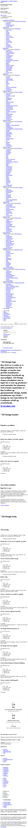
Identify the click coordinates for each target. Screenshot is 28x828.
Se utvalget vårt (8, 406)
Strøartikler (8, 264)
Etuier (7, 188)
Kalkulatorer (8, 189)
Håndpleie (8, 222)
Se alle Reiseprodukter (11, 297)
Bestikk (7, 131)
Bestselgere (17, 350)
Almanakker (8, 22)
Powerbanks (6, 781)
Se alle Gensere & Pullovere (12, 161)
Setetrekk (8, 94)
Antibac (7, 220)
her (24, 825)
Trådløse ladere (9, 66)
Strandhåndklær (9, 114)
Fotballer (8, 110)
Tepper (7, 143)
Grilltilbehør (8, 99)
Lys (7, 141)
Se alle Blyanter (9, 238)
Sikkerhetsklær (9, 175)
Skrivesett (8, 246)
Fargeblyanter (9, 236)
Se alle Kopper (9, 42)
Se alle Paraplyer (9, 108)
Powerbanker (9, 70)
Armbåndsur (8, 152)
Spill (7, 260)
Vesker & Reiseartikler (8, 281)
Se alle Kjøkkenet (10, 138)
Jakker (7, 165)
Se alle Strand (9, 116)
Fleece (7, 158)
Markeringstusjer (9, 244)
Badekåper (8, 126)
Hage (7, 100)
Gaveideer (8, 76)
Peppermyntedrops (10, 209)
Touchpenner (9, 242)
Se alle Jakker (9, 167)
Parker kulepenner (10, 241)
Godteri (7, 208)
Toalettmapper (9, 229)
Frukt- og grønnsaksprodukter (12, 286)
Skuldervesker (9, 303)
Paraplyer (8, 104)
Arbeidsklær (8, 149)
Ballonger (8, 251)
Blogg (4, 319)
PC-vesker (8, 291)
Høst (7, 81)
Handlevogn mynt (10, 253)
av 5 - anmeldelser (9, 1)
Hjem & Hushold (7, 120)
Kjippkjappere (9, 169)
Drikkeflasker (6, 27)
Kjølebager (8, 290)
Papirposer (8, 292)
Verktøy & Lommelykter (8, 268)
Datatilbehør (8, 50)
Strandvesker (9, 304)
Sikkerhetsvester (9, 276)
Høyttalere (8, 61)
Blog (4, 752)
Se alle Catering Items (10, 207)
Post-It (7, 198)
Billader (7, 64)
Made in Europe (6, 318)
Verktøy (7, 279)
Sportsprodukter (9, 109)
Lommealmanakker (10, 25)
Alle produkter (6, 308)
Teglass (7, 32)
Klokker (8, 139)
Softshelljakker (9, 166)
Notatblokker (9, 197)
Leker (7, 257)
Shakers (7, 39)
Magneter (8, 142)
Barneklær (8, 153)
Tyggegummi (9, 211)
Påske (7, 82)
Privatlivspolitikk (7, 803)
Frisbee (7, 97)
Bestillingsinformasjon (8, 759)
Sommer (8, 83)
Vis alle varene (9, 26)
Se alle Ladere (9, 67)
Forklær (7, 124)
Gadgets (8, 54)
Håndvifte (8, 163)
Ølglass (7, 34)
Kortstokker (8, 255)
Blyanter (8, 235)
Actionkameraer (9, 55)
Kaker (7, 214)
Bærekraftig (6, 313)
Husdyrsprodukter (10, 102)
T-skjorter (8, 182)
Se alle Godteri (9, 213)
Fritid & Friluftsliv (7, 91)
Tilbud (4, 311)
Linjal (7, 193)
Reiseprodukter (9, 295)
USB (7, 71)
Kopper (7, 38)
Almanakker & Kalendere (8, 20)
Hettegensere (9, 160)
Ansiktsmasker (9, 219)
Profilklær (8, 172)
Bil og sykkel (9, 93)
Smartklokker (9, 56)
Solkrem (8, 227)
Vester (7, 183)
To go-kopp (8, 40)
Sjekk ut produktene (5, 505)
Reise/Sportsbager (10, 293)
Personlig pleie (6, 216)
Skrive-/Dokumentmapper (11, 199)
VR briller (8, 58)
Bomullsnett (8, 284)
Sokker (7, 178)
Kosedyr (8, 265)
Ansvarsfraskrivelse (7, 804)
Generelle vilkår (6, 802)
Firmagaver (5, 73)
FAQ (4, 320)
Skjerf (7, 176)
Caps (7, 155)
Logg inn (5, 330)
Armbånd (8, 150)
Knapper (8, 254)
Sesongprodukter (9, 80)
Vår (7, 84)
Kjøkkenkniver (9, 133)
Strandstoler (8, 115)
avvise (15, 822)
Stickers (7, 262)
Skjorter (7, 177)
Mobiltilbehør (9, 69)
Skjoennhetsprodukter (10, 226)
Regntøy (8, 174)
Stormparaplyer (9, 106)
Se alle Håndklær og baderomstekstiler (14, 128)
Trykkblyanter (9, 237)
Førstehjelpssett (9, 221)
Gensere (5, 785)
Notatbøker (8, 196)
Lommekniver (9, 274)
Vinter (7, 86)
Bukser (7, 154)
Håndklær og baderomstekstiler (12, 125)
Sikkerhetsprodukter (10, 275)
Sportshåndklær (9, 127)
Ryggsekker (8, 299)
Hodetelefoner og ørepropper (12, 60)
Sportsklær (8, 181)
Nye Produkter (6, 316)
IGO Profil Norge (7, 799)
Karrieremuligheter (7, 751)
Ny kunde (5, 335)
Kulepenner (8, 240)
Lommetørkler (9, 225)
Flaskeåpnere (9, 132)
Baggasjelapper (9, 296)
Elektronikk (5, 48)
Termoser (8, 44)
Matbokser (8, 135)
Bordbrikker (8, 122)
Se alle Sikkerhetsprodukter (12, 277)
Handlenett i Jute (9, 288)
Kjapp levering (9, 78)
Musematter (8, 194)
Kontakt (5, 760)
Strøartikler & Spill (7, 248)
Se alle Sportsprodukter (11, 111)
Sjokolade (8, 210)
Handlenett (8, 302)
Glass (7, 31)
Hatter (7, 164)
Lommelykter (9, 271)
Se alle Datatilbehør (10, 53)
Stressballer (8, 263)
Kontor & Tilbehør (7, 186)
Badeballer (8, 117)
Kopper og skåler (9, 37)
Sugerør (7, 137)
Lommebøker (9, 170)
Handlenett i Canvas (10, 287)
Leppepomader (9, 224)
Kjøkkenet (8, 130)
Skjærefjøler (8, 136)
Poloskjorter (8, 171)
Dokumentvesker (9, 285)
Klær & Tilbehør (6, 147)
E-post (14, 352)
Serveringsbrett (9, 205)
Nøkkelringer (9, 259)
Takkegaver (8, 88)
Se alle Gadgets (9, 59)
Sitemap (5, 807)
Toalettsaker (8, 230)
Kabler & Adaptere (10, 65)
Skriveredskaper (6, 232)
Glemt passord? (6, 334)
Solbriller (8, 180)
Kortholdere (8, 192)
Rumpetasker (9, 298)
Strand (7, 113)
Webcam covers (9, 51)
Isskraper (8, 270)
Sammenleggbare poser (11, 301)
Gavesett (8, 77)
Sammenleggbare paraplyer (12, 105)
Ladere (7, 62)
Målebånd (8, 273)
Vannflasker (8, 45)
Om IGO (5, 749)
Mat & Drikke (6, 202)
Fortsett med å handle (7, 347)
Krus (7, 43)
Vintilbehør (8, 144)
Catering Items (9, 204)
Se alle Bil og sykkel (10, 95)
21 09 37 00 (3, 352)
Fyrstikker (8, 252)
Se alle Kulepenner (10, 243)
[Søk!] (13, 324)
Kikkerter (8, 103)
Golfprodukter (9, 98)
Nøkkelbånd (8, 258)
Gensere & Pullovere (10, 159)
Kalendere (8, 23)
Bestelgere (5, 315)
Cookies (5, 805)
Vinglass (8, 33)
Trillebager (8, 306)
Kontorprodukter (9, 191)
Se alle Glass (8, 36)
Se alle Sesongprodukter (11, 87)
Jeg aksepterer (4, 826)
